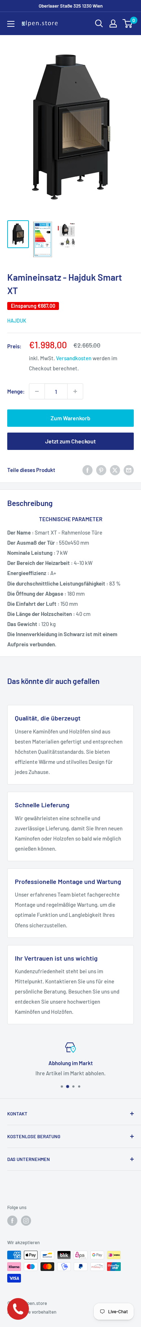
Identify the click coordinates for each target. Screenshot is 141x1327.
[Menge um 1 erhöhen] (75, 391)
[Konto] (113, 23)
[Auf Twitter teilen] (115, 469)
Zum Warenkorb (70, 417)
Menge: (16, 391)
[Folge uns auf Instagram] (26, 1221)
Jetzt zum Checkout (70, 441)
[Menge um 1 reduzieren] (36, 391)
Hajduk (16, 321)
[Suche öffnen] (99, 23)
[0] (127, 23)
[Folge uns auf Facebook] (12, 1221)
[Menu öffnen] (10, 24)
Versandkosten (73, 358)
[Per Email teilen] (129, 469)
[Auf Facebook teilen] (87, 469)
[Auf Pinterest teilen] (101, 469)
